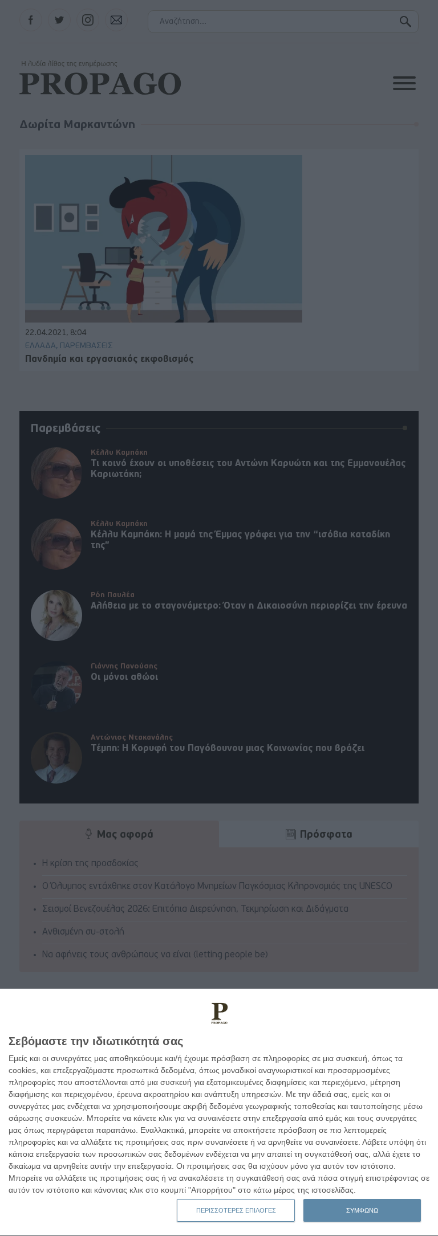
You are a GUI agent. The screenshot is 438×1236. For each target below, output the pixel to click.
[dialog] (219, 1112)
